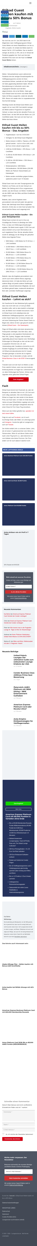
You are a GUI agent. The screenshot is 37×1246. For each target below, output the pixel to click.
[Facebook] (20, 1241)
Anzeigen (23, 67)
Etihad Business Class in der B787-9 (14, 358)
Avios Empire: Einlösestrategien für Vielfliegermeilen (23, 721)
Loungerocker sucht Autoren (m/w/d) (13, 1219)
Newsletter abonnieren (20, 936)
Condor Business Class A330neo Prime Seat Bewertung (24, 675)
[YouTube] (24, 1241)
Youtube (10, 424)
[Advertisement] (18, 755)
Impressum (5, 1214)
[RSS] (33, 1241)
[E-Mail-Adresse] (15, 1241)
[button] (30, 3)
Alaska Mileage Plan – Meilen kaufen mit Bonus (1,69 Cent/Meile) (17, 965)
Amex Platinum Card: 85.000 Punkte (15, 505)
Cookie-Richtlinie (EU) (9, 1217)
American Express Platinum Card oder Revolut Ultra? (23, 706)
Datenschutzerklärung (20, 598)
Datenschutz (6, 1211)
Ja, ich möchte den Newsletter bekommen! (19, 1134)
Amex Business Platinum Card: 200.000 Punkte (18, 455)
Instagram (8, 422)
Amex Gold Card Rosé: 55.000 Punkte (15, 480)
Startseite (12, 1195)
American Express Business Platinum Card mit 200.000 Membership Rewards (18, 1011)
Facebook (17, 417)
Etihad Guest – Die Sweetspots (18, 325)
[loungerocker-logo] (5, 3)
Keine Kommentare (11, 25)
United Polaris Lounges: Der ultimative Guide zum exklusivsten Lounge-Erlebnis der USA (23, 659)
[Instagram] (28, 1241)
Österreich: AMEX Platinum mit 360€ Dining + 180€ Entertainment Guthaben (22, 691)
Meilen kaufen (16, 28)
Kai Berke (7, 614)
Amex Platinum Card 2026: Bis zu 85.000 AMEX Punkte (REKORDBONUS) (17, 1043)
